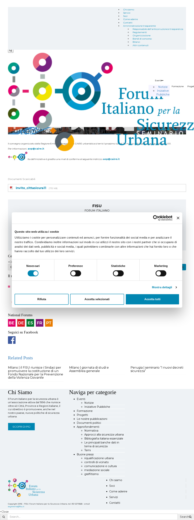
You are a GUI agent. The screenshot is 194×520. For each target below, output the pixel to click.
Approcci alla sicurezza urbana (104, 434)
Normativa (91, 430)
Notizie (163, 87)
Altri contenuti (141, 45)
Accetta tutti (152, 299)
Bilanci (136, 41)
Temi (87, 450)
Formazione (178, 86)
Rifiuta (41, 299)
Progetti (82, 415)
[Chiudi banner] (178, 218)
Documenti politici (89, 423)
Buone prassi (85, 454)
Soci (125, 16)
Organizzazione (141, 35)
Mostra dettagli (162, 287)
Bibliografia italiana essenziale (103, 438)
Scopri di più (21, 426)
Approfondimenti (88, 427)
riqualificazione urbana (99, 458)
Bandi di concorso (142, 38)
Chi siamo (128, 9)
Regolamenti (140, 32)
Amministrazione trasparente (139, 25)
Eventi (158, 80)
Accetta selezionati (97, 299)
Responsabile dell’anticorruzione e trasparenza (158, 29)
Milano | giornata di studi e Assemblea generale (89, 369)
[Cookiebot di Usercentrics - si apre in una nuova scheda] (155, 218)
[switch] (75, 273)
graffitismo (91, 474)
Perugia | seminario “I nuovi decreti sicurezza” (157, 369)
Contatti (127, 22)
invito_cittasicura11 (31, 188)
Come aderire (130, 19)
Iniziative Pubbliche (97, 406)
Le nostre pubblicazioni (92, 419)
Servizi (126, 12)
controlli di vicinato (96, 462)
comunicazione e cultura (100, 466)
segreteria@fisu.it (16, 506)
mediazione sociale (97, 470)
